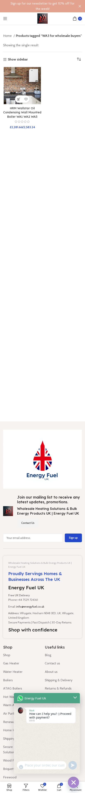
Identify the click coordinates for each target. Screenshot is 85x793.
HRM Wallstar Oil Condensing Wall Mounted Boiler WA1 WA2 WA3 (22, 112)
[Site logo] (42, 18)
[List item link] (21, 655)
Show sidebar (18, 60)
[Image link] (42, 459)
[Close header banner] (80, 6)
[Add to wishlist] (26, 99)
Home (8, 36)
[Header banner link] (36, 6)
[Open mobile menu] (5, 18)
